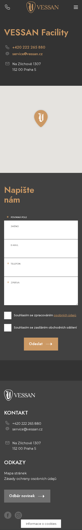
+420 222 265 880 (28, 47)
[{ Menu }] (76, 7)
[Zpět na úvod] (42, 7)
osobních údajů (65, 315)
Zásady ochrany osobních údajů (30, 479)
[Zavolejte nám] (7, 7)
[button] (41, 118)
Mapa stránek (15, 473)
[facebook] (7, 515)
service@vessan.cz (27, 54)
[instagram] (18, 515)
